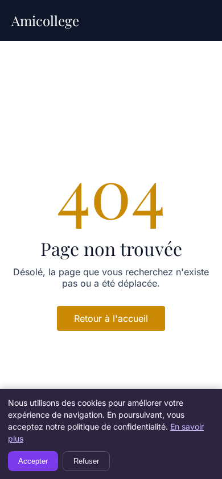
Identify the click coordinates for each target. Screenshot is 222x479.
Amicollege (45, 20)
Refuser (86, 461)
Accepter (33, 461)
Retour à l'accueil (111, 318)
